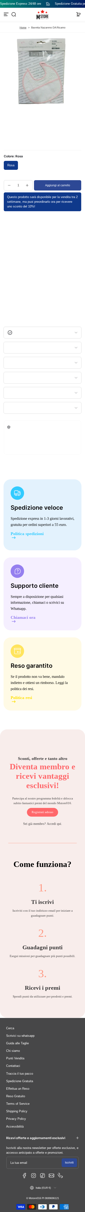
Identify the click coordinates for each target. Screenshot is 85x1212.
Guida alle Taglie (17, 1043)
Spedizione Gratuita (19, 1081)
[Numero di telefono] (60, 1175)
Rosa (10, 165)
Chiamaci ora (23, 617)
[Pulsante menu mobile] (6, 14)
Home (23, 27)
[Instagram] (33, 1175)
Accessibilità (15, 1126)
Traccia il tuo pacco (19, 1073)
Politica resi (21, 697)
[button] (13, 14)
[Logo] (42, 15)
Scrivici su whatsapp (20, 1035)
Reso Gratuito (15, 1096)
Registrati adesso (42, 812)
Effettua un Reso (17, 1088)
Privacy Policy (16, 1119)
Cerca (10, 1028)
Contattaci (13, 1066)
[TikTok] (42, 1175)
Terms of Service (18, 1103)
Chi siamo (13, 1051)
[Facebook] (24, 1175)
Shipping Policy (16, 1111)
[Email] (51, 1175)
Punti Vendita (15, 1058)
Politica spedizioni (27, 534)
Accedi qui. (54, 824)
